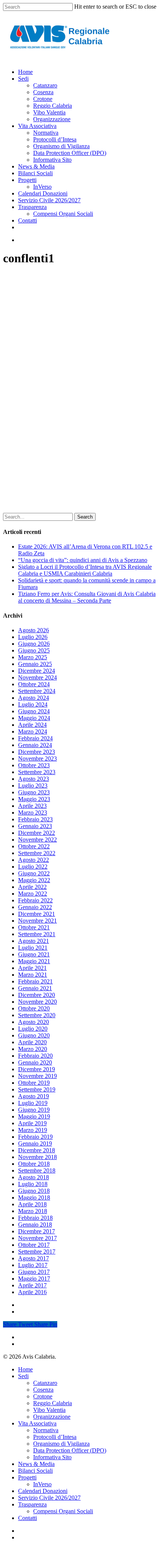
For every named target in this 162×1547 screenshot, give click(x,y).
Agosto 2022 (33, 860)
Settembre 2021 (36, 934)
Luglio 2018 (32, 1184)
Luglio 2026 (32, 637)
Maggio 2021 (34, 961)
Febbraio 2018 (35, 1218)
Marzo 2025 (32, 657)
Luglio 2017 (32, 1265)
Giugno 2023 (34, 792)
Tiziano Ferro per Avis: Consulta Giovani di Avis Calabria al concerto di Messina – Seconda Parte (87, 597)
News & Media (36, 1464)
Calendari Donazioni (42, 1491)
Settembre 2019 (36, 1089)
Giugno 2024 (34, 711)
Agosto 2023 (33, 779)
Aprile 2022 (32, 887)
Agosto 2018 (33, 1177)
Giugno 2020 (34, 1035)
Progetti (27, 1477)
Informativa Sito (52, 1457)
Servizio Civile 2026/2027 (49, 1497)
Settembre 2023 (36, 772)
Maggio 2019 (34, 1116)
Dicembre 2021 (36, 914)
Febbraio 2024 (35, 738)
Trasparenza (32, 1504)
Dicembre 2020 (36, 995)
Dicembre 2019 (36, 1069)
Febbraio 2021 (35, 981)
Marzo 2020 (32, 1049)
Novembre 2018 (37, 1157)
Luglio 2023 (32, 785)
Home (25, 1369)
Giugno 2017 (34, 1272)
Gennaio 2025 (35, 664)
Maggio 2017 (34, 1278)
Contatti (27, 1518)
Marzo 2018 (32, 1211)
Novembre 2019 (37, 1076)
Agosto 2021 (33, 941)
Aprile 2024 (32, 725)
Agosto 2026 (33, 630)
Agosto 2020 (33, 1022)
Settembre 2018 (36, 1170)
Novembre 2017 (37, 1238)
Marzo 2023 (32, 812)
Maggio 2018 (34, 1197)
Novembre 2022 (37, 839)
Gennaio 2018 (35, 1224)
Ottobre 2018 (34, 1164)
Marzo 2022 (32, 893)
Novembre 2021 (37, 920)
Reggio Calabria (52, 1403)
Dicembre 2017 (36, 1231)
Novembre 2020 (37, 1001)
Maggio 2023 (34, 799)
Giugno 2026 (34, 643)
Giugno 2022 (34, 873)
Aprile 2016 (32, 1292)
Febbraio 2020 (35, 1055)
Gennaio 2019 (35, 1143)
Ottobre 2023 (34, 765)
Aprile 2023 (32, 806)
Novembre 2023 (37, 758)
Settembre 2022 (36, 853)
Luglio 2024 (32, 704)
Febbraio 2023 (35, 819)
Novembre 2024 (37, 677)
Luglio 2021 (32, 947)
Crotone (42, 1396)
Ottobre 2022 (34, 846)
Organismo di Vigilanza (61, 1443)
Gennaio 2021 (35, 988)
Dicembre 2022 (36, 833)
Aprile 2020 (32, 1042)
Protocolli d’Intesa (54, 1437)
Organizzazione (51, 1416)
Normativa (45, 1430)
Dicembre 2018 (36, 1150)
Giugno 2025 (34, 650)
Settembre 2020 (36, 1015)
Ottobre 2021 (34, 927)
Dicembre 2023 (36, 752)
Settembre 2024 (36, 691)
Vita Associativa (37, 1423)
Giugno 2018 (34, 1191)
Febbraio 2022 (35, 900)
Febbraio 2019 (35, 1137)
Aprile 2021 (32, 968)
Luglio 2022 (32, 866)
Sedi (23, 1376)
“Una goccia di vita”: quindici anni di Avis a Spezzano (82, 560)
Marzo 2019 (32, 1130)
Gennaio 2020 (35, 1062)
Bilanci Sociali (35, 1470)
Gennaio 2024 (35, 745)
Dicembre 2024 (36, 671)
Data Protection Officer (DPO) (69, 1450)
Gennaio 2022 (35, 907)
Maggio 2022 (34, 880)
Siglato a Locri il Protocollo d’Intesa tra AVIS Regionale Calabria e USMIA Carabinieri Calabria (85, 570)
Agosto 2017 (33, 1258)
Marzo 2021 (32, 974)
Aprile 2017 (32, 1285)
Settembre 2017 (36, 1251)
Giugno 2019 (34, 1110)
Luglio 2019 (32, 1103)
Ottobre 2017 (34, 1245)
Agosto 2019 (33, 1096)
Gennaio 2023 (35, 826)
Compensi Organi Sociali (63, 1511)
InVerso (42, 1484)
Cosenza (43, 1389)
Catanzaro (45, 1383)
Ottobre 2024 (34, 684)
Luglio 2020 (32, 1028)
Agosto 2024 (33, 698)
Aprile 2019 (32, 1123)
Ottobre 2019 (34, 1082)
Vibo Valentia (49, 1410)
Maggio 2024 (34, 718)
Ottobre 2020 (34, 1008)
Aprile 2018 (32, 1204)
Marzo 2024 (32, 731)
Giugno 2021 (34, 954)
